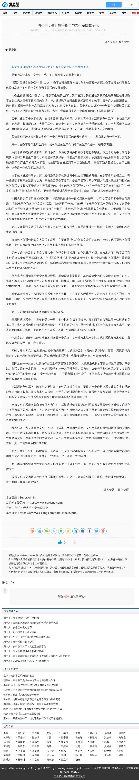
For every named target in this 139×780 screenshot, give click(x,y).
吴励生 (93, 755)
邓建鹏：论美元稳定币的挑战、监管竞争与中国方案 (30, 704)
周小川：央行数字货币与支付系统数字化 (24, 646)
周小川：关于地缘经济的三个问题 (21, 617)
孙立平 (64, 759)
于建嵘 (21, 737)
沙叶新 (107, 750)
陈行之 (21, 733)
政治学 (38, 12)
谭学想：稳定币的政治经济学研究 (21, 694)
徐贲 (49, 737)
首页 (5, 12)
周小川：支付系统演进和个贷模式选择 (23, 651)
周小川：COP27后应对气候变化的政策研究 (26, 660)
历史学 (112, 12)
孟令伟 (35, 750)
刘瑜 (121, 750)
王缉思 (7, 746)
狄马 (77, 746)
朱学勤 (107, 755)
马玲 (49, 746)
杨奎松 (64, 741)
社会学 (65, 12)
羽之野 (35, 759)
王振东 (64, 746)
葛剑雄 (7, 755)
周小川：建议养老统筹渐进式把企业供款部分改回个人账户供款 (36, 656)
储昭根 (21, 755)
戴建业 (21, 741)
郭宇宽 (64, 737)
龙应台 (50, 733)
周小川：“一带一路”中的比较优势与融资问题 (26, 636)
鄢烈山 (93, 733)
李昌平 (35, 741)
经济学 (26, 12)
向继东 (122, 737)
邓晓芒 (122, 741)
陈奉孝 (21, 746)
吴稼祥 (35, 755)
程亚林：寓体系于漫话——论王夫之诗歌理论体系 (29, 680)
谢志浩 (50, 759)
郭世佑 (35, 746)
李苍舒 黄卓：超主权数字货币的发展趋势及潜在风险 (31, 685)
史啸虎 (107, 746)
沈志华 (107, 737)
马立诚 (79, 737)
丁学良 (64, 733)
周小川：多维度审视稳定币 (17, 627)
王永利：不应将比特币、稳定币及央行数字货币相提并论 (33, 718)
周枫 (63, 750)
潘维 (121, 755)
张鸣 (49, 741)
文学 (101, 12)
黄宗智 (7, 737)
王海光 (79, 741)
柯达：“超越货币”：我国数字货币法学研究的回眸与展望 (32, 708)
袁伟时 (93, 746)
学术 (17, 508)
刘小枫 (21, 750)
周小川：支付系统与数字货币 (18, 641)
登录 (67, 596)
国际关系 (52, 12)
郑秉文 (7, 759)
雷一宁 (50, 750)
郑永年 (35, 733)
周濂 (92, 741)
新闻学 (78, 12)
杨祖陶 (93, 737)
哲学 (124, 12)
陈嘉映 (122, 733)
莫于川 (21, 759)
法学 (15, 12)
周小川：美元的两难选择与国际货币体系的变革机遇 (30, 622)
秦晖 (5, 733)
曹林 (77, 733)
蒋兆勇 (79, 750)
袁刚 (63, 755)
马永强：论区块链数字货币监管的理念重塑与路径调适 (31, 699)
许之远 (50, 755)
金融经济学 (41, 508)
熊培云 (122, 746)
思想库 (135, 12)
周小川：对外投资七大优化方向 (20, 632)
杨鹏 (106, 741)
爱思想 (11, 5)
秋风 (5, 750)
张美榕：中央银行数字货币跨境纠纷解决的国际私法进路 (33, 689)
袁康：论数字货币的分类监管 (18, 675)
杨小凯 (79, 755)
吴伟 (92, 750)
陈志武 (35, 737)
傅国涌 (107, 733)
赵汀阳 (7, 741)
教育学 (90, 12)
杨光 (77, 759)
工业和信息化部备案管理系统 (69, 776)
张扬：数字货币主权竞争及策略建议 (22, 713)
